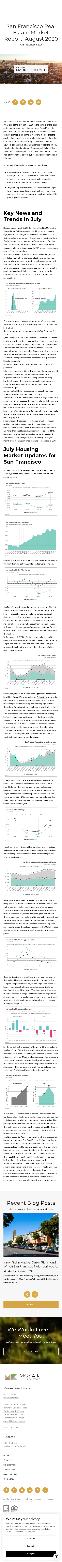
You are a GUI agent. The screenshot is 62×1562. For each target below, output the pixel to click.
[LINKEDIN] (30, 1490)
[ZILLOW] (37, 1490)
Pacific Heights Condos (14, 1414)
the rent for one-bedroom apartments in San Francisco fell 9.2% (29, 333)
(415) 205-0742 (10, 1394)
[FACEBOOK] (6, 1490)
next (35, 1294)
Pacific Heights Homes (13, 1411)
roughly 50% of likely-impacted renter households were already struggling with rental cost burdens (28, 392)
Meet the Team (10, 1474)
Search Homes (9, 1469)
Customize (31, 1546)
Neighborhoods (10, 1464)
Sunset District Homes (13, 1417)
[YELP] (45, 1490)
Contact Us (8, 1479)
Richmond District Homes (14, 1404)
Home (6, 1455)
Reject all (31, 1538)
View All (31, 1304)
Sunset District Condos (14, 1421)
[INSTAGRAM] (14, 1490)
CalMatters (42, 697)
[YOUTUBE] (22, 1490)
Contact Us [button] (31, 1351)
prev (27, 1294)
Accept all (31, 1554)
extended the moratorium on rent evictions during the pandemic (27, 366)
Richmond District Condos (15, 1407)
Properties (8, 1460)
